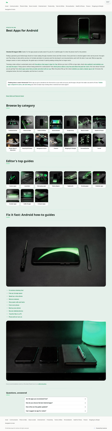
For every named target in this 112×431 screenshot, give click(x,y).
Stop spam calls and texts (17, 302)
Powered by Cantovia (101, 428)
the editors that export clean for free (46, 64)
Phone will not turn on (15, 317)
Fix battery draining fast (16, 290)
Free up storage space (15, 293)
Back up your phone (15, 308)
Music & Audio (33, 6)
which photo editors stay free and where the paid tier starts (72, 66)
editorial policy (42, 384)
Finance (88, 6)
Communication (14, 6)
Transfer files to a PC (15, 314)
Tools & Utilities (60, 6)
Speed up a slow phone (15, 296)
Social (6, 6)
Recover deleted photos (16, 311)
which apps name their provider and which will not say (35, 69)
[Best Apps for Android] (7, 2)
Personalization (70, 6)
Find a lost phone (14, 305)
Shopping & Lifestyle (97, 6)
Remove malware (14, 299)
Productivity (51, 6)
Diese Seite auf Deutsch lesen (15, 96)
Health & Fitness (80, 6)
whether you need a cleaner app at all (83, 69)
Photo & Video (24, 6)
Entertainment (42, 6)
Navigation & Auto (10, 9)
